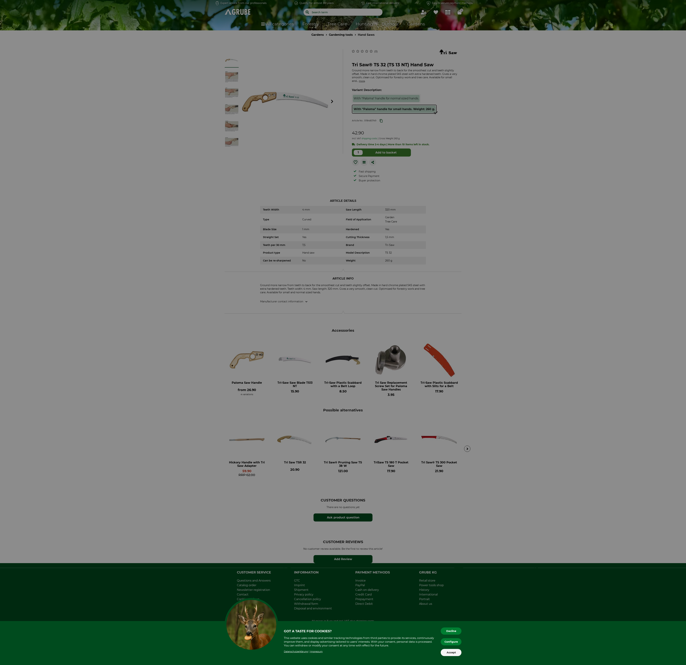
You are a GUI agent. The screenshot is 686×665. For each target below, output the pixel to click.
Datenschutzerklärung (296, 651)
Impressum (316, 651)
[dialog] (343, 332)
